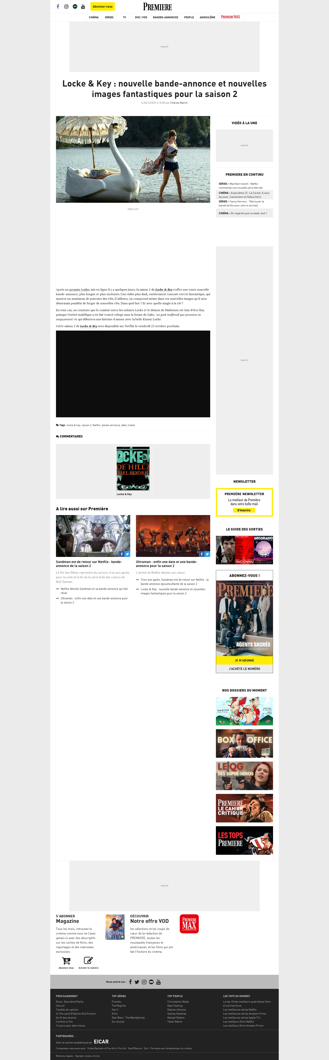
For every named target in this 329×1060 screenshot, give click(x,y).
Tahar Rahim (174, 1021)
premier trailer (79, 289)
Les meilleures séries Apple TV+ (242, 1017)
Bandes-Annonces (165, 17)
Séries (109, 17)
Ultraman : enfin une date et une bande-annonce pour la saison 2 (166, 564)
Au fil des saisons (66, 1017)
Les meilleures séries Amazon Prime (244, 1013)
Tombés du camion (67, 1009)
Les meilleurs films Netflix (238, 1021)
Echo (114, 1013)
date (123, 425)
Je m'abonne (244, 660)
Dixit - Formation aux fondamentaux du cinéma (168, 1048)
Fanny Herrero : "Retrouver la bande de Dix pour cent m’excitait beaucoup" (241, 204)
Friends (116, 1001)
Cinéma (94, 17)
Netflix (96, 425)
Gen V (115, 1009)
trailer (131, 425)
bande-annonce (111, 425)
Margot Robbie (175, 1017)
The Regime (119, 1005)
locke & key (73, 425)
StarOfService (135, 1048)
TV (124, 17)
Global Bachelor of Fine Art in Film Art (106, 1048)
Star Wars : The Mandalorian (128, 1017)
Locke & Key (124, 494)
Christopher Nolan (178, 1001)
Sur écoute (118, 1021)
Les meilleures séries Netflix (240, 1009)
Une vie (60, 1005)
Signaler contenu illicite (87, 1055)
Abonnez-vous (103, 6)
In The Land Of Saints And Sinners (76, 1013)
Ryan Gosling (175, 1005)
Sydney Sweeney (176, 1013)
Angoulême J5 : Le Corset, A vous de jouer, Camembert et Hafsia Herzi (244, 194)
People (189, 17)
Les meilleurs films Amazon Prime (243, 1025)
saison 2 (86, 425)
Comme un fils (64, 1021)
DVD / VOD (141, 17)
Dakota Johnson (176, 1009)
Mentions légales (64, 1055)
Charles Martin (179, 102)
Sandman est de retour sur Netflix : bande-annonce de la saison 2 (89, 564)
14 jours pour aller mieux (70, 1025)
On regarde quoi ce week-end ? (243, 213)
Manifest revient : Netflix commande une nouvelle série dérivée (241, 185)
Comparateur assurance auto (70, 1048)
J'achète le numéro (244, 669)
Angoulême (207, 17)
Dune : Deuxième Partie (69, 1001)
